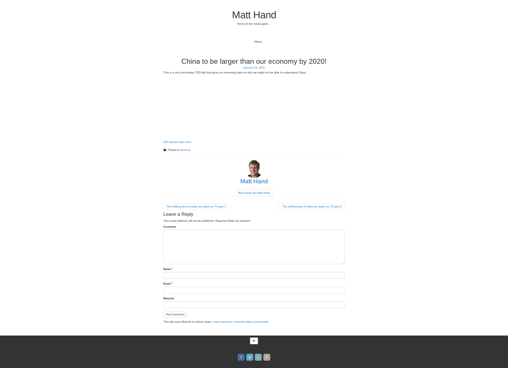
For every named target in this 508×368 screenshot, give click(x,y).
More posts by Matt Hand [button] (254, 192)
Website (168, 298)
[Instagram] (266, 357)
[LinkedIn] (258, 357)
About (258, 41)
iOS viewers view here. (177, 142)
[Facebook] (241, 357)
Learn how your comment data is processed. (241, 321)
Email (167, 283)
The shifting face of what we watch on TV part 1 (196, 206)
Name (168, 269)
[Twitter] (249, 357)
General (185, 149)
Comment (169, 226)
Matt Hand (254, 14)
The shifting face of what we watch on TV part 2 (312, 206)
